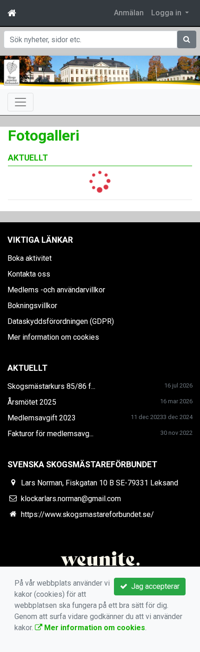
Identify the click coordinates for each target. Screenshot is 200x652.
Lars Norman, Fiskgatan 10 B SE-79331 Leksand (99, 482)
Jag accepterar (153, 586)
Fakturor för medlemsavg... (50, 433)
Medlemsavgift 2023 (41, 417)
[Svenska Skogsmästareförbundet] (100, 72)
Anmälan (129, 12)
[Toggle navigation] (20, 102)
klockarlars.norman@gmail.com (71, 498)
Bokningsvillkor (32, 305)
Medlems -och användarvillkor (56, 289)
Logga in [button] (167, 12)
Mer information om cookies (53, 337)
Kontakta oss (28, 274)
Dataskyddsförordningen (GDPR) (60, 321)
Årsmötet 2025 (31, 402)
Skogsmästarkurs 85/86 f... (51, 386)
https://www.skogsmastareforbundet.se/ (87, 514)
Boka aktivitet (29, 258)
